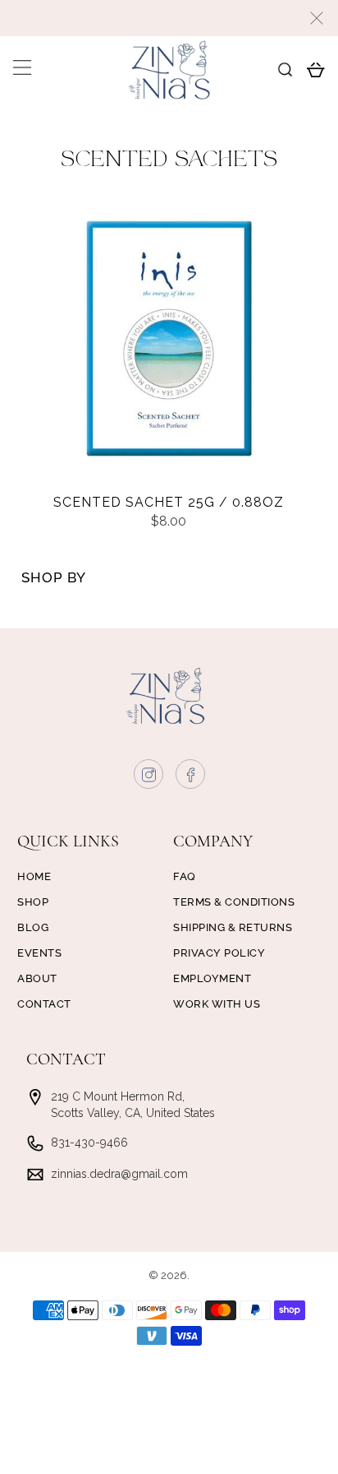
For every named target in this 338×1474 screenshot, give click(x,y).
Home (34, 876)
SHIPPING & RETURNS (232, 927)
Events (39, 953)
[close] (316, 18)
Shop (32, 902)
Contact (44, 1004)
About (37, 978)
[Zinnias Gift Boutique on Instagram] (149, 778)
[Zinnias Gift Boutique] (169, 70)
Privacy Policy (219, 953)
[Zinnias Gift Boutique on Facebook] (191, 778)
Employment (212, 978)
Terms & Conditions (234, 902)
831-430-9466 (89, 1142)
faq (184, 876)
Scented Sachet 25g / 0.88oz (168, 502)
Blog (32, 927)
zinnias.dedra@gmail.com (119, 1173)
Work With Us (216, 1004)
